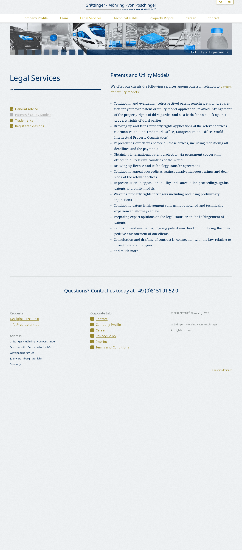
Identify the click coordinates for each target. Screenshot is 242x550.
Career (101, 330)
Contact (102, 319)
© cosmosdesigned (222, 370)
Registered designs (29, 126)
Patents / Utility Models (33, 115)
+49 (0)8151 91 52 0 (24, 319)
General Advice (26, 109)
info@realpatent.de (25, 324)
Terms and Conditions (112, 347)
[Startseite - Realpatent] (121, 7)
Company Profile (108, 324)
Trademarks (24, 120)
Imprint (101, 341)
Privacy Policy (106, 336)
